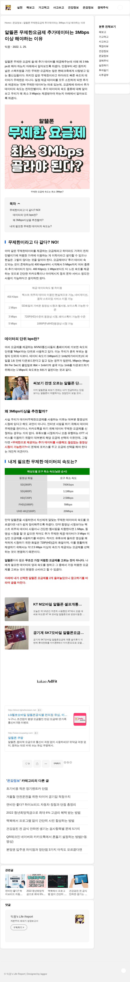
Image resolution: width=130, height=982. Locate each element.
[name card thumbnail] (79, 919)
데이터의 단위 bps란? (25, 215)
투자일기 (103, 70)
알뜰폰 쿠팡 (15, 737)
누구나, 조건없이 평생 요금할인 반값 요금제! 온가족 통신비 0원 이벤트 (37, 721)
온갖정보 (88, 7)
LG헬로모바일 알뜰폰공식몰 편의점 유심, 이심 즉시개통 (37, 715)
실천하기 (103, 65)
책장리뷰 (103, 46)
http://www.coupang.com (20, 733)
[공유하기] (37, 764)
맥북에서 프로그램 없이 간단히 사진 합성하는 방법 (40, 820)
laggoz (43, 974)
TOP (123, 970)
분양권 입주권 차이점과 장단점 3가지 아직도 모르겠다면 (44, 849)
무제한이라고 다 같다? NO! (25, 210)
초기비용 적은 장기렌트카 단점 (27, 788)
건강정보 (73, 7)
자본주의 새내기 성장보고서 (24, 921)
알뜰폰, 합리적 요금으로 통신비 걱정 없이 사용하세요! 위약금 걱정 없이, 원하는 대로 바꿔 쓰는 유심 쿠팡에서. (47, 744)
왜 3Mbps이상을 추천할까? (28, 220)
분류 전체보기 (107, 26)
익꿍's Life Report (22, 916)
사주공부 (103, 75)
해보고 (30, 7)
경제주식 (103, 7)
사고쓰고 (58, 7)
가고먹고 (44, 7)
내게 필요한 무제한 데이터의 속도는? (31, 226)
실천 (20, 7)
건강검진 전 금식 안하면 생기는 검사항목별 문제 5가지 (43, 828)
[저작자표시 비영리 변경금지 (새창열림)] (67, 762)
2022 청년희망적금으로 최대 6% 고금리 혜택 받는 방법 (43, 812)
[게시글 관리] (46, 764)
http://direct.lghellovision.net (22, 710)
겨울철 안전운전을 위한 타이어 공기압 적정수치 (38, 796)
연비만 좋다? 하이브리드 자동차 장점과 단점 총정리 (41, 804)
